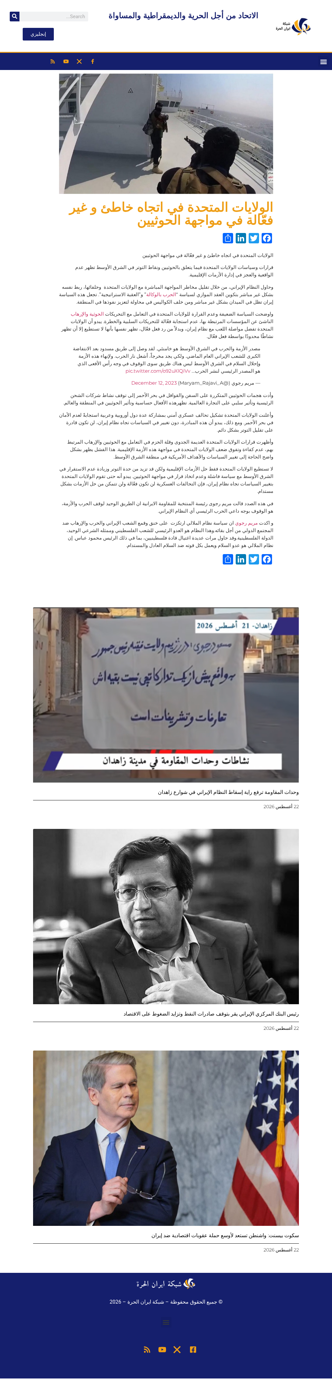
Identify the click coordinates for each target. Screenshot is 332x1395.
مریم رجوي (246, 523)
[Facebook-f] (93, 61)
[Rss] (53, 61)
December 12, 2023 (154, 383)
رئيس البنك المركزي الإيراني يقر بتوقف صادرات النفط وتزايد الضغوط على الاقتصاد (211, 1014)
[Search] (14, 16)
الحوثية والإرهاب (87, 314)
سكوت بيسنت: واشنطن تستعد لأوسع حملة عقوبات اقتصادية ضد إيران (225, 1235)
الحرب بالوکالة (161, 294)
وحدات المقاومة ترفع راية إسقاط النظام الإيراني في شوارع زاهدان (228, 792)
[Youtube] (66, 61)
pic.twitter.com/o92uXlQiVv (157, 371)
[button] (323, 61)
